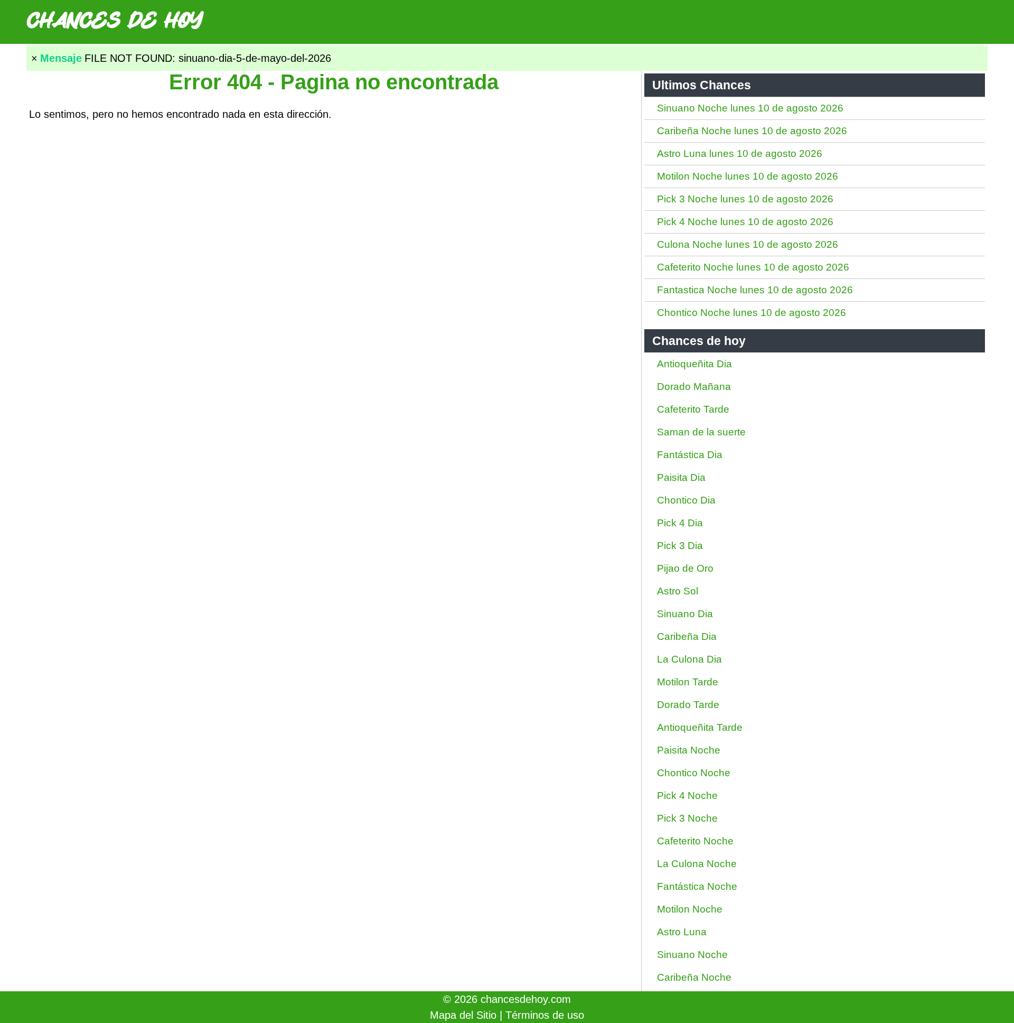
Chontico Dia (686, 500)
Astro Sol (677, 591)
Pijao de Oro (685, 568)
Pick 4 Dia (680, 522)
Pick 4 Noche (687, 795)
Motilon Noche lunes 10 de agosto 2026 (747, 176)
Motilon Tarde (687, 681)
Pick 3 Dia (680, 545)
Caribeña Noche (694, 977)
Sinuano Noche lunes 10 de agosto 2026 (750, 108)
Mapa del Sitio (463, 1015)
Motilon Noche (689, 909)
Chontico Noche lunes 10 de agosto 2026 (751, 312)
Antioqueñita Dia (694, 363)
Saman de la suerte (701, 432)
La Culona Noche (697, 863)
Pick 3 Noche (687, 818)
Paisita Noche (688, 750)
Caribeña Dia (687, 636)
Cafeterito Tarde (693, 409)
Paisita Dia (681, 477)
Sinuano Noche (692, 954)
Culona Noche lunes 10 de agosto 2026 (747, 244)
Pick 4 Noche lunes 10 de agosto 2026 (745, 221)
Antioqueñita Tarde (700, 727)
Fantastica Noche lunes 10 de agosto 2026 (755, 289)
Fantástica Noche (697, 886)
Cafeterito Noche (695, 841)
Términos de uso (544, 1015)
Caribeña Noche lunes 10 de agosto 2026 (752, 130)
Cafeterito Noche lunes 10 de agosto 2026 (753, 267)
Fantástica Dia (689, 454)
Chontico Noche (693, 772)
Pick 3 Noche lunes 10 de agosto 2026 (745, 198)
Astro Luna (682, 931)
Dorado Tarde (688, 704)
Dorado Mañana (694, 386)
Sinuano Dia (685, 613)
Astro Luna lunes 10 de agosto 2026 (739, 153)
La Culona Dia (689, 659)
